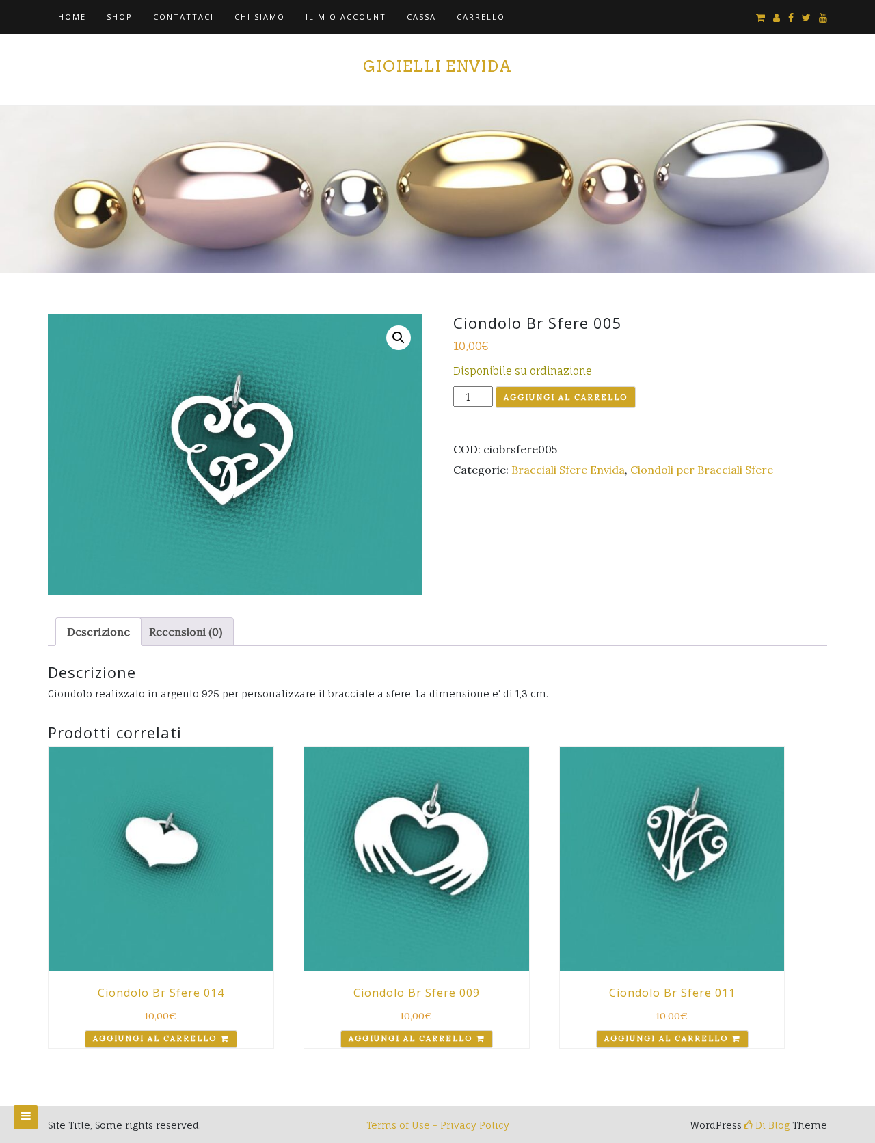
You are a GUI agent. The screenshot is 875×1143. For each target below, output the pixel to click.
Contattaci (183, 17)
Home (72, 17)
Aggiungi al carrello (566, 397)
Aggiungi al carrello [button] (155, 1038)
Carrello (481, 17)
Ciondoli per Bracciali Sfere (701, 469)
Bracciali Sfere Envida (568, 469)
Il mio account (346, 17)
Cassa (421, 17)
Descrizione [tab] (98, 631)
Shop (120, 17)
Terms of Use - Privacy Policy (437, 1125)
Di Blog (771, 1125)
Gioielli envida (437, 66)
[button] (398, 337)
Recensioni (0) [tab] (185, 631)
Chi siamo (259, 17)
